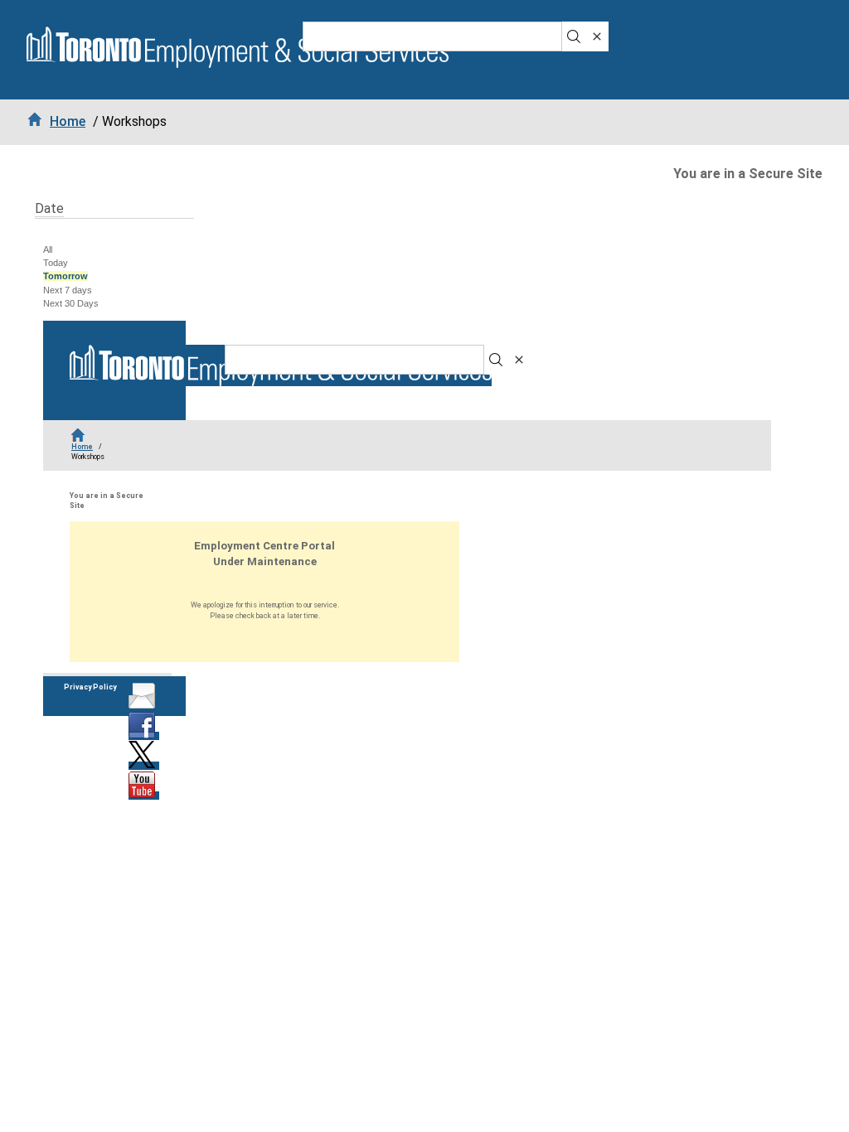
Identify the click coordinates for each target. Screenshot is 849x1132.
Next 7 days (67, 290)
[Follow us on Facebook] (144, 736)
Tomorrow (65, 276)
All (47, 249)
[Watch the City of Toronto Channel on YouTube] (144, 795)
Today (55, 263)
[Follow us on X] (144, 766)
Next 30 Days (71, 303)
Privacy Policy (90, 687)
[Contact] (144, 706)
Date (49, 208)
